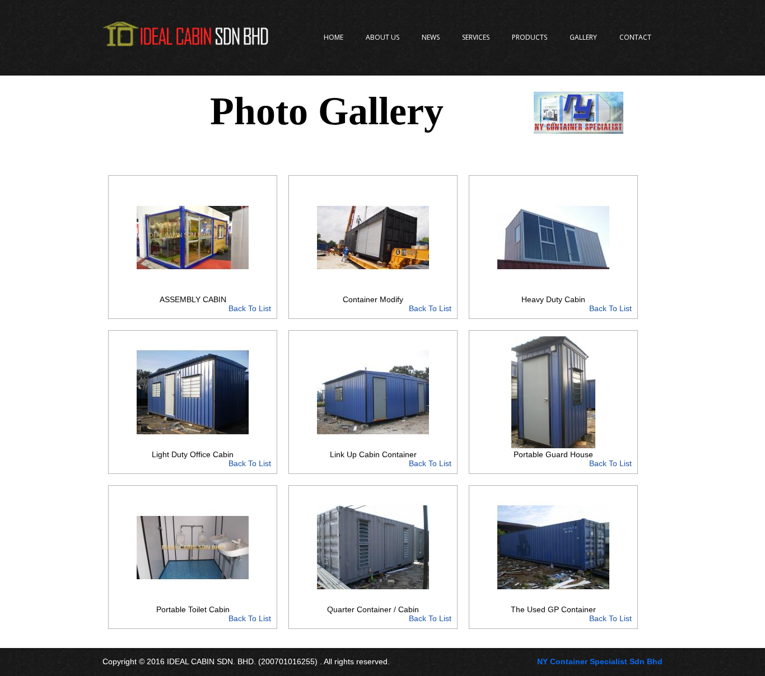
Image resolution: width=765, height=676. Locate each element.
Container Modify (397, 304)
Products (529, 37)
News (431, 37)
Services (475, 37)
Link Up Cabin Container (390, 459)
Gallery (583, 37)
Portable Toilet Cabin (213, 614)
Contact (635, 37)
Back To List (249, 308)
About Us (382, 37)
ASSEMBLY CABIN (215, 304)
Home (333, 37)
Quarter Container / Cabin (389, 614)
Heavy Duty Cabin (576, 304)
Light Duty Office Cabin (211, 459)
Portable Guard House (573, 459)
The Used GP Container (571, 614)
